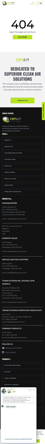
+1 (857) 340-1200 (11, 319)
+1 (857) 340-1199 (11, 335)
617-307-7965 (20, 212)
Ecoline (7, 372)
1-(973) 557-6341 (16, 247)
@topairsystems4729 (13, 348)
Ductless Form (9, 159)
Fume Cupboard (10, 378)
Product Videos (10, 179)
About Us (7, 140)
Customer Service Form (13, 153)
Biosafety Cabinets (11, 384)
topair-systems (10, 352)
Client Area (8, 185)
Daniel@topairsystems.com (17, 337)
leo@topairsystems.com (16, 322)
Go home (22, 37)
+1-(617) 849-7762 (11, 245)
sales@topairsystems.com (17, 219)
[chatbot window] (19, 415)
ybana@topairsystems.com (17, 251)
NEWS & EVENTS (9, 172)
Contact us (22, 100)
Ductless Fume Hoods (12, 365)
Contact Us (8, 146)
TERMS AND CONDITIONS (12, 191)
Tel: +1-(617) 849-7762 (9, 210)
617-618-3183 (20, 215)
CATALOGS (7, 166)
